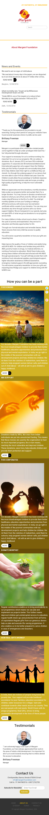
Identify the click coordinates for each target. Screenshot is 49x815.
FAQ (1, 42)
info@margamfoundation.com (24, 780)
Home (2, 27)
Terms (26, 806)
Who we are (5, 30)
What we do (5, 33)
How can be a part (8, 36)
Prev (6, 747)
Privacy (36, 806)
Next (43, 747)
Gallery (3, 39)
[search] (45, 27)
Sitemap (16, 806)
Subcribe (24, 792)
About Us (24, 803)
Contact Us (5, 45)
